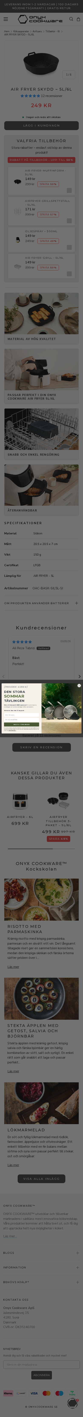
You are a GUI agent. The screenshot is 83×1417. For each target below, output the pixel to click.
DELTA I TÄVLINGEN (22, 724)
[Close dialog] (79, 685)
